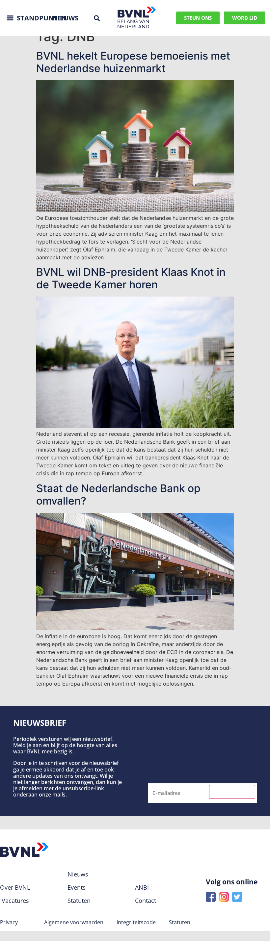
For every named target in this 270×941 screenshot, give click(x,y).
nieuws (65, 17)
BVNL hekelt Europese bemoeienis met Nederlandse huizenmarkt (133, 62)
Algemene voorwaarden (73, 922)
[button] (96, 18)
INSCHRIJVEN (232, 792)
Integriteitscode (136, 922)
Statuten (179, 922)
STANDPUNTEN (42, 17)
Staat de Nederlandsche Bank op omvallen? (118, 494)
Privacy (9, 922)
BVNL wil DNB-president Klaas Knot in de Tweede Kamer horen (131, 278)
